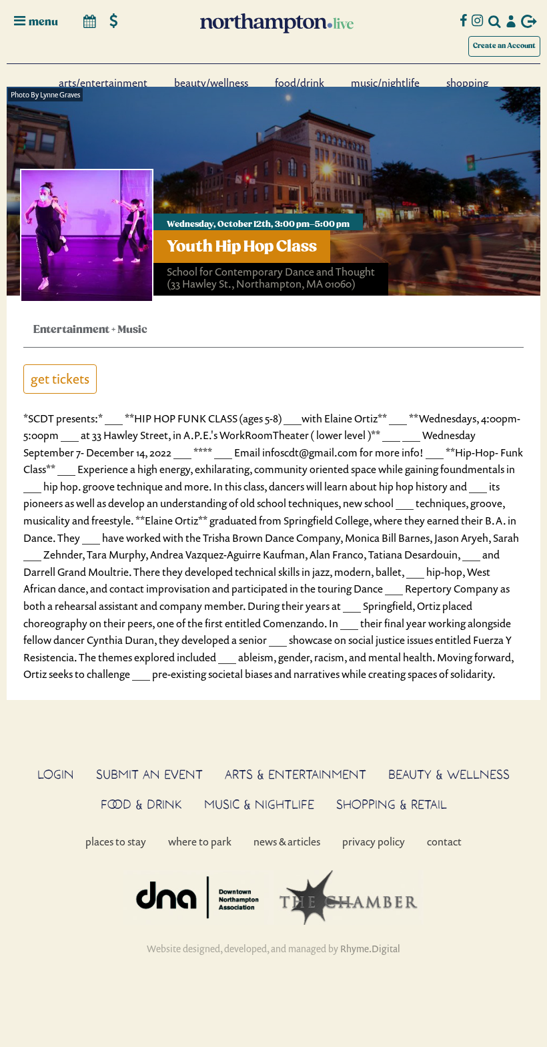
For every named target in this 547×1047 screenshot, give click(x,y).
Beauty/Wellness (211, 82)
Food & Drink (141, 804)
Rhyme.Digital (370, 948)
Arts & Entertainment (295, 774)
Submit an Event (149, 774)
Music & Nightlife (259, 804)
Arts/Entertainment (103, 82)
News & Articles (286, 841)
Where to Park (199, 841)
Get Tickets (60, 379)
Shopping (467, 82)
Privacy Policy (373, 841)
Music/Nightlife (385, 82)
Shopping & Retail (391, 804)
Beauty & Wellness (449, 774)
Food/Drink (299, 82)
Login (55, 774)
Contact (444, 841)
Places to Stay (115, 841)
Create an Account (504, 45)
